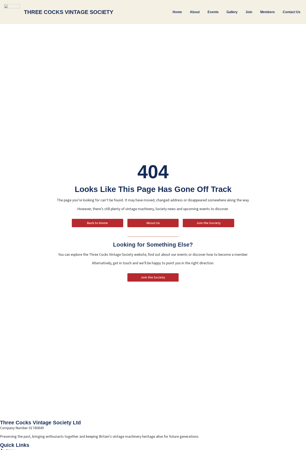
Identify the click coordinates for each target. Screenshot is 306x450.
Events (213, 12)
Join (248, 12)
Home (177, 12)
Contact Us (291, 12)
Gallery (232, 12)
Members (267, 12)
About (195, 12)
